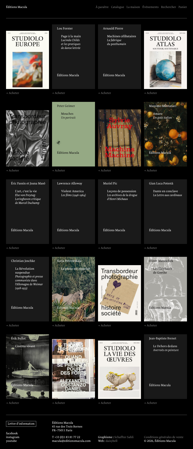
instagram (12, 437)
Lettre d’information (21, 423)
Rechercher (168, 7)
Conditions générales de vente (163, 437)
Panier (182, 7)
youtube (11, 441)
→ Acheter (12, 93)
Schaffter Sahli (124, 437)
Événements (150, 7)
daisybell (111, 441)
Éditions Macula (16, 7)
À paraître (102, 7)
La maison (133, 7)
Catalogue (117, 7)
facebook (12, 433)
